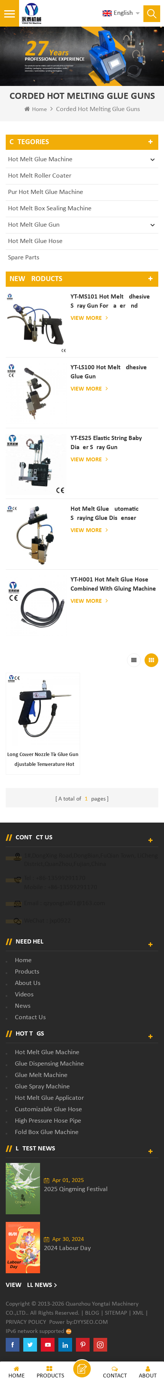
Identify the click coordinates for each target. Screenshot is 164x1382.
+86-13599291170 (60, 878)
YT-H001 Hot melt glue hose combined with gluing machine (113, 584)
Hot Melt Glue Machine (40, 159)
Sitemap (116, 1313)
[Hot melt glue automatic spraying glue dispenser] (36, 535)
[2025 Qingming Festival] (23, 1188)
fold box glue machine (47, 1132)
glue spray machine (42, 1086)
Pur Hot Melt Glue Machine (45, 192)
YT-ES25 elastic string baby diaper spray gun (106, 443)
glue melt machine (41, 1075)
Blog (92, 1313)
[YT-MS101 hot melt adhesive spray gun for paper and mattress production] (36, 322)
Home (39, 109)
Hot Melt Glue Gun (33, 225)
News (23, 1006)
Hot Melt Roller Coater (39, 176)
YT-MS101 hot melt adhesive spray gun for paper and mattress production (110, 302)
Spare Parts (23, 257)
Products (27, 971)
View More (86, 318)
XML (138, 1313)
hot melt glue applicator (49, 1098)
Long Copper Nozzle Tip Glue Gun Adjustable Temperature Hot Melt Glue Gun (43, 761)
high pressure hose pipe (48, 1121)
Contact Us (30, 1017)
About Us (27, 983)
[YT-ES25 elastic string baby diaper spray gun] (36, 464)
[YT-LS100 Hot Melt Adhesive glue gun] (36, 393)
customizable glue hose (48, 1109)
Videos (24, 994)
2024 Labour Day (67, 1248)
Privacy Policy (26, 1322)
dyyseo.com (91, 1322)
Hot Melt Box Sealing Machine (50, 208)
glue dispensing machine (49, 1063)
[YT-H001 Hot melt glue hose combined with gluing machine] (36, 605)
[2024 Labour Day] (23, 1247)
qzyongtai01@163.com (74, 903)
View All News (29, 1285)
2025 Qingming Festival (76, 1189)
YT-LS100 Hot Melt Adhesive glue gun (109, 372)
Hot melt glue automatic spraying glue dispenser (104, 513)
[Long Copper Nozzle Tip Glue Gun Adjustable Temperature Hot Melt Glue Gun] (42, 710)
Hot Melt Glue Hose (35, 241)
